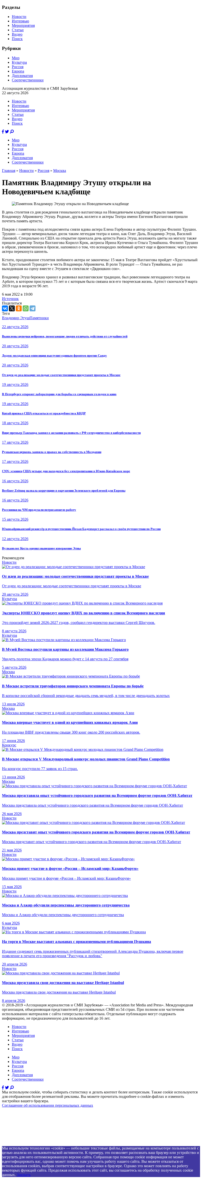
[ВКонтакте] (5, 308)
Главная (8, 170)
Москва (59, 170)
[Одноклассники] (19, 308)
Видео (17, 34)
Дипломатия (22, 76)
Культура (19, 62)
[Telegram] (32, 308)
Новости (19, 17)
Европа (18, 71)
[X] (12, 308)
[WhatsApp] (26, 308)
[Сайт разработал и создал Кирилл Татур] (45, 1144)
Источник (10, 299)
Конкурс (9, 745)
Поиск (17, 39)
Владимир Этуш (16, 318)
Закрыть (24, 1175)
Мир (15, 58)
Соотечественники (28, 80)
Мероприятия (23, 25)
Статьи (18, 30)
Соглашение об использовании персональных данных (47, 1105)
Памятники (39, 318)
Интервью (20, 21)
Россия (17, 67)
